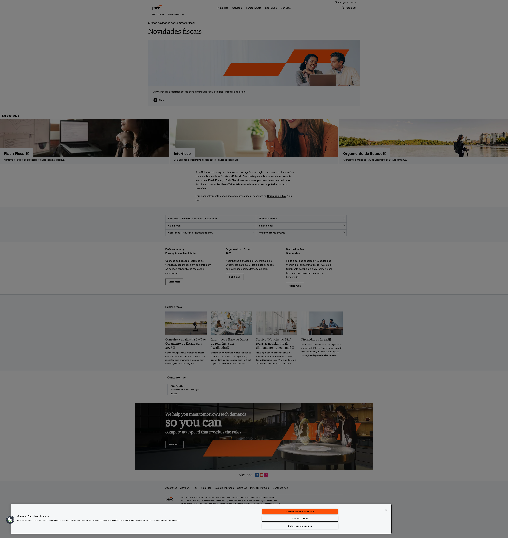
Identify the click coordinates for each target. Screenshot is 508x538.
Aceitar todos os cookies (300, 511)
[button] (10, 519)
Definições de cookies (300, 526)
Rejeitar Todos (300, 518)
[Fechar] (386, 510)
